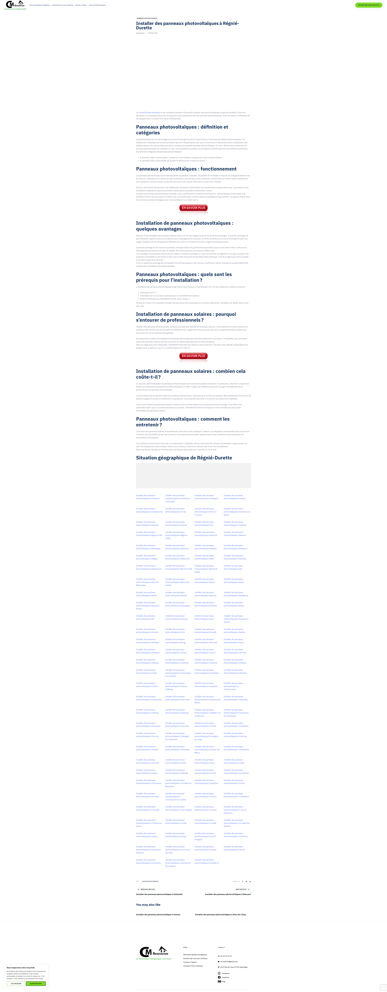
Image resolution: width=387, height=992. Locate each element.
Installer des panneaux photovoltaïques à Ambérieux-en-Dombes (177, 498)
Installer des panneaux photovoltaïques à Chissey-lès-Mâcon (207, 749)
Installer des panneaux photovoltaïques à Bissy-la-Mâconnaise (147, 582)
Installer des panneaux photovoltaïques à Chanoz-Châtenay (176, 686)
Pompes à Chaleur (81, 5)
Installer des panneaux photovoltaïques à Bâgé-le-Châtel (176, 535)
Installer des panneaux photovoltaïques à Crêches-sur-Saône (149, 823)
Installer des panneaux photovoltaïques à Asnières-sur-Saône (237, 511)
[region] (26, 976)
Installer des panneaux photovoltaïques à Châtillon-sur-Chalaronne (208, 713)
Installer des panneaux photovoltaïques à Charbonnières (233, 686)
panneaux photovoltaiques (147, 18)
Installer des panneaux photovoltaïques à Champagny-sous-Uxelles (178, 673)
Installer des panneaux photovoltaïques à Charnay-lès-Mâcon (208, 699)
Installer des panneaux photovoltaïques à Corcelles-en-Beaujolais (178, 783)
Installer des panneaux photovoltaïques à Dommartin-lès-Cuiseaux (178, 863)
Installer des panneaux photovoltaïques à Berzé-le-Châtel (206, 569)
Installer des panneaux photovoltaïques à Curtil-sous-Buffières (148, 849)
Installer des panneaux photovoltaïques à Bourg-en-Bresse (148, 605)
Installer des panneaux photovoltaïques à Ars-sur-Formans (206, 511)
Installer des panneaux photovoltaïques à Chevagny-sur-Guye (207, 736)
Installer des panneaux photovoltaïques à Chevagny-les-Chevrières (177, 736)
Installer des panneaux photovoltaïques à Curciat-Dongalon (206, 836)
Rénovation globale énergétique (40, 5)
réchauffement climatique (149, 112)
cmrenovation (140, 33)
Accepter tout (36, 984)
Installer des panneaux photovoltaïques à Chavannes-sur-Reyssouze (236, 713)
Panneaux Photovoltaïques (97, 5)
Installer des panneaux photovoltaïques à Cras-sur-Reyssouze (235, 810)
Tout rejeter (16, 984)
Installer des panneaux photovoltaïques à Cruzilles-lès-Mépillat (237, 823)
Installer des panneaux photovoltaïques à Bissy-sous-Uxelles (177, 582)
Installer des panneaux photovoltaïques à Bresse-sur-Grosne (236, 619)
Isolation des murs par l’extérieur (62, 5)
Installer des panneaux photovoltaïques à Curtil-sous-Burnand (177, 849)
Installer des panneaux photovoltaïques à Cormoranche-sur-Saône (175, 796)
